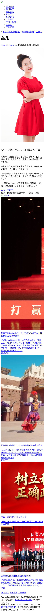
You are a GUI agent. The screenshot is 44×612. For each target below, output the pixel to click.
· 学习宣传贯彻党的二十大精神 (29, 522)
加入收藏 (13, 593)
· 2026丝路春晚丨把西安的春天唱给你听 (18, 450)
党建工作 (10, 14)
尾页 (11, 190)
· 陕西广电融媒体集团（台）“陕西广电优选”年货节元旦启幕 (22, 452)
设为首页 (5, 593)
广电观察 (10, 27)
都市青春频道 (28, 32)
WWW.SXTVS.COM (23, 600)
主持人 (9, 25)
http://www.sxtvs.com (9, 45)
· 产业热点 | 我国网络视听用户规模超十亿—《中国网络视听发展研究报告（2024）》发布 (22, 585)
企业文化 (10, 17)
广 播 (8, 22)
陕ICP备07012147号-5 (10, 607)
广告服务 (22, 593)
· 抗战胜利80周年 (8, 522)
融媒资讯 (10, 12)
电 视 (14, 22)
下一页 (6, 190)
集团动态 (10, 9)
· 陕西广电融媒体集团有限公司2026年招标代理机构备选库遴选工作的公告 (21, 345)
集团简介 (10, 7)
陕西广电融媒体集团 (11, 32)
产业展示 (10, 19)
